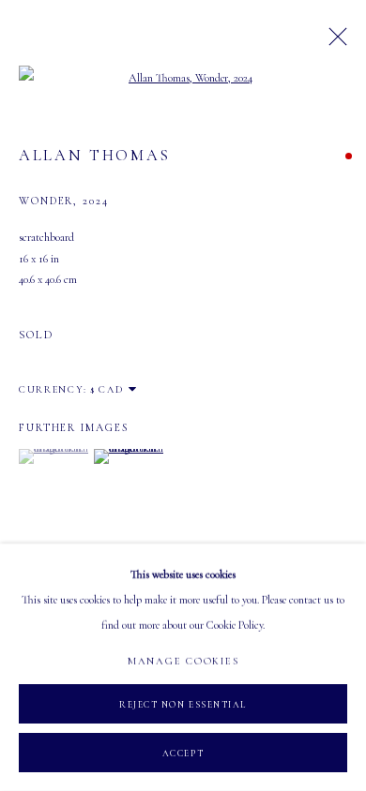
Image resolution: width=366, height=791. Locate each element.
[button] (54, 456)
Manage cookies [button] (183, 661)
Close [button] (333, 42)
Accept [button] (183, 753)
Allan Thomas (95, 155)
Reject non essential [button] (183, 704)
